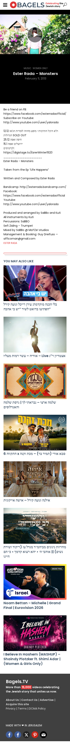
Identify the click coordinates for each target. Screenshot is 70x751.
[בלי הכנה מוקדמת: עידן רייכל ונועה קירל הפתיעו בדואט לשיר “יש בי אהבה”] (35, 283)
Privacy (11, 708)
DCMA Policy (37, 708)
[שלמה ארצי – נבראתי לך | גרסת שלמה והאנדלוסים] (35, 381)
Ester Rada (10, 243)
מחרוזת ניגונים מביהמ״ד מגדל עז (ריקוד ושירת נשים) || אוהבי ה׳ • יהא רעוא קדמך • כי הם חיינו (35, 552)
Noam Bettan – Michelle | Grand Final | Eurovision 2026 (32, 605)
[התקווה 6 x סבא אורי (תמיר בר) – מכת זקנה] (35, 432)
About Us (12, 700)
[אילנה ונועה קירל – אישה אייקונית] (35, 479)
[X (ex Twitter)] (26, 734)
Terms (22, 708)
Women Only (40, 68)
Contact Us (29, 700)
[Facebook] (9, 734)
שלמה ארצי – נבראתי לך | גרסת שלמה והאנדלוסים (30, 404)
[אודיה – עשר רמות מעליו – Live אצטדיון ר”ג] (35, 334)
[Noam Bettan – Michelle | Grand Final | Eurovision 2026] (35, 582)
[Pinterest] (35, 734)
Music (27, 68)
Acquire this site (17, 704)
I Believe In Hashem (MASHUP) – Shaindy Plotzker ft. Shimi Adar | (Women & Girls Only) (32, 659)
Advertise (47, 700)
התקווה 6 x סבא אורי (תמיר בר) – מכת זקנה (34, 453)
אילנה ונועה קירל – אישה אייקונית (27, 500)
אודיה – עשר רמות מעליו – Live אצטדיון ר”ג (35, 355)
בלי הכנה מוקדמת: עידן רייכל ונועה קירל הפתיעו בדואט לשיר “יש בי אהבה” (30, 306)
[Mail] (43, 734)
